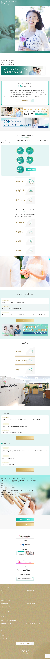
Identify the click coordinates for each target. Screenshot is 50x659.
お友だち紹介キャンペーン (30, 597)
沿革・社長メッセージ (30, 633)
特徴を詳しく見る (31, 169)
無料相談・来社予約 (25, 519)
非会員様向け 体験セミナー (31, 603)
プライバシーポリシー (30, 638)
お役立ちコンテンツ (6, 616)
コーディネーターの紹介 (5, 597)
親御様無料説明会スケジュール (7, 623)
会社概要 (3, 633)
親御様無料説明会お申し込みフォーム (33, 623)
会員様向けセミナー (5, 603)
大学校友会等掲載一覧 (30, 590)
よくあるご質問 (5, 611)
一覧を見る (25, 320)
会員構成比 (28, 595)
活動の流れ (28, 592)
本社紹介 (3, 635)
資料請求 (25, 524)
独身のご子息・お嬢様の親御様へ (9, 620)
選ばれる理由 (3, 590)
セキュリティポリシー (5, 638)
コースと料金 (3, 595)
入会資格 (3, 592)
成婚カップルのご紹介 (6, 607)
